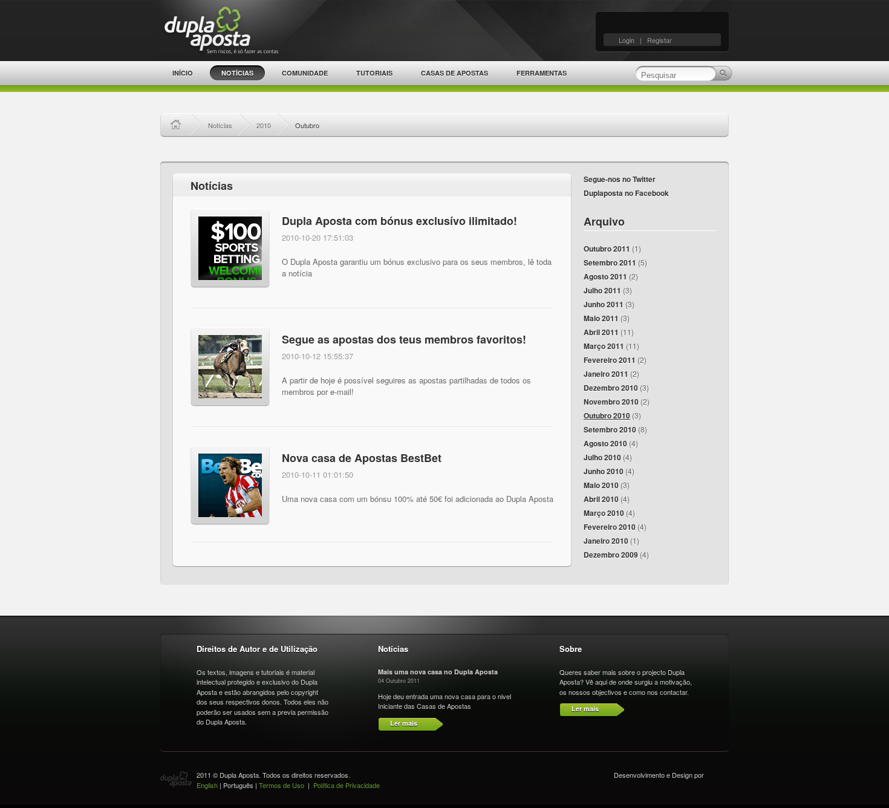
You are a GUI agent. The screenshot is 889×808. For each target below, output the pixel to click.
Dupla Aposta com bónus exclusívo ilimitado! (399, 221)
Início (179, 125)
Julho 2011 (602, 290)
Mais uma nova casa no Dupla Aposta (438, 671)
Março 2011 (604, 345)
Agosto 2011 (605, 276)
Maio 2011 (601, 318)
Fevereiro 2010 (610, 526)
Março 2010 (604, 512)
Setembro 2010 (610, 429)
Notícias (220, 125)
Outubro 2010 (607, 415)
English (207, 785)
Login (626, 40)
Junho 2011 (604, 304)
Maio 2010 (601, 485)
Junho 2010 (604, 471)
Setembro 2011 (610, 262)
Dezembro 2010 (611, 387)
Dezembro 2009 (611, 554)
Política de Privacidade (346, 785)
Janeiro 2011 (606, 373)
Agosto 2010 (605, 443)
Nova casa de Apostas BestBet (361, 458)
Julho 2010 (602, 457)
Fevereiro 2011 (610, 359)
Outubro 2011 (607, 248)
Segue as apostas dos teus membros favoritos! (404, 339)
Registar (659, 40)
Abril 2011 (601, 332)
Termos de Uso (281, 785)
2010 (263, 125)
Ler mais (403, 723)
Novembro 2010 (611, 401)
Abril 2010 (601, 499)
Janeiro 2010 (606, 540)
